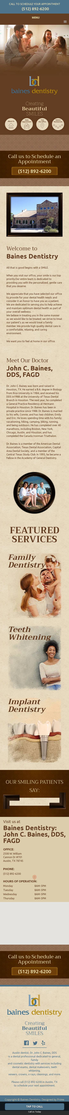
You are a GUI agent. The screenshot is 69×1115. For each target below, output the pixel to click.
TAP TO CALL (34, 1106)
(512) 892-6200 (35, 9)
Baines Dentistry (34, 87)
